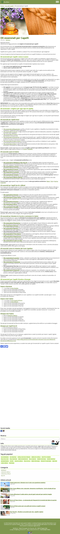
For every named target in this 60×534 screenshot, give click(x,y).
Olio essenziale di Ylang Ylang (12, 197)
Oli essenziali (5, 457)
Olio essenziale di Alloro (10, 144)
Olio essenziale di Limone (10, 132)
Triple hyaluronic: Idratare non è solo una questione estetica (27, 482)
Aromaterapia (5, 461)
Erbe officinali (35, 461)
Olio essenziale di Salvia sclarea (12, 141)
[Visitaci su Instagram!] (4, 431)
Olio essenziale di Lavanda (11, 258)
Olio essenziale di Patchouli (11, 270)
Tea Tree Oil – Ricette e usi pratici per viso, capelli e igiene (26, 512)
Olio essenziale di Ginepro (10, 134)
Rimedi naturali (41, 459)
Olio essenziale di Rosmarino (11, 137)
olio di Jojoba (14, 288)
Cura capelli (4, 463)
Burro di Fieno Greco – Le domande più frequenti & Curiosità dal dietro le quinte (33, 500)
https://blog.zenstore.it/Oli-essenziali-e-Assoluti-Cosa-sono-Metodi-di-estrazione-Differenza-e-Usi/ (27, 340)
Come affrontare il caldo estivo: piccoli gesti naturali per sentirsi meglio (31, 494)
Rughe (11, 461)
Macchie (54, 461)
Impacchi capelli (36, 457)
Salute (3, 475)
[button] (57, 2)
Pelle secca (27, 461)
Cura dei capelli (5, 472)
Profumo (11, 463)
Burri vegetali (51, 459)
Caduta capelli (19, 461)
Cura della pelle (6, 474)
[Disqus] (29, 367)
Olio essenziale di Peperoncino (12, 236)
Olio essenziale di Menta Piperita (12, 177)
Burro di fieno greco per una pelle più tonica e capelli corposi (27, 506)
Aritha (25, 149)
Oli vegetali (13, 457)
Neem (48, 181)
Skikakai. (30, 149)
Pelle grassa (32, 459)
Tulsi (51, 181)
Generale (3, 470)
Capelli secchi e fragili (24, 457)
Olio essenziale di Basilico (10, 228)
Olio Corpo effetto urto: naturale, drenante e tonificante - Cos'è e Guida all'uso (33, 488)
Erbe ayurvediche (23, 459)
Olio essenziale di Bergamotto (11, 129)
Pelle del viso (5, 459)
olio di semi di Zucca (16, 300)
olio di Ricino (14, 302)
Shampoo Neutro (12, 315)
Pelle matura (13, 459)
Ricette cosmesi (46, 457)
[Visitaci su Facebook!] (1, 431)
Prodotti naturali (46, 461)
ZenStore (8, 40)
